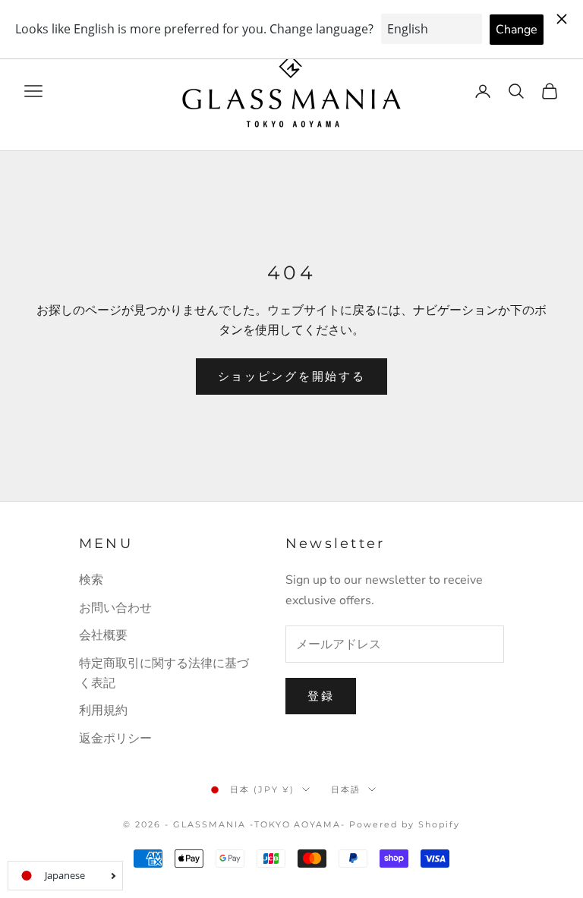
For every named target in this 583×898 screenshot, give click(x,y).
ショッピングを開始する (292, 376)
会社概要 (103, 635)
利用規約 (103, 710)
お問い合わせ (115, 608)
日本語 (346, 789)
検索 (91, 580)
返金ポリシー (115, 738)
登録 (320, 696)
